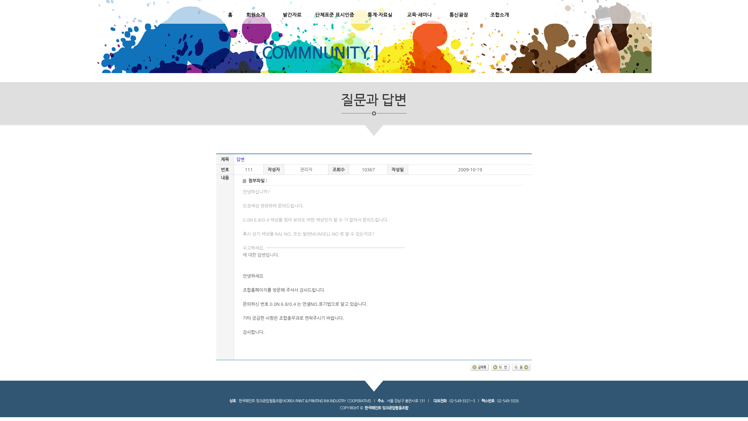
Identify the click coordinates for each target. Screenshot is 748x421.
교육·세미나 (419, 15)
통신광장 (458, 15)
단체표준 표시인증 (334, 15)
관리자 (306, 169)
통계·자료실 (380, 15)
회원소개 (255, 15)
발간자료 (292, 15)
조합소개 (499, 15)
